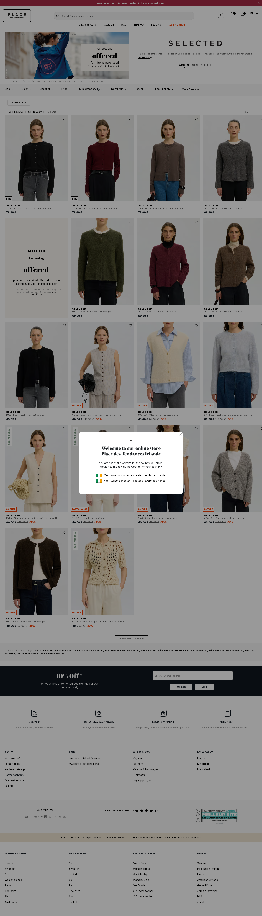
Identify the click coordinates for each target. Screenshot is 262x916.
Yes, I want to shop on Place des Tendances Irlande (135, 475)
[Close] (180, 434)
